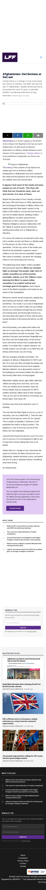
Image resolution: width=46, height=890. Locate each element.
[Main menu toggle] (41, 57)
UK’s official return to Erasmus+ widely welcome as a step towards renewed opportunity (20, 721)
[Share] (18, 135)
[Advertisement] (23, 25)
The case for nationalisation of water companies (22, 533)
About (23, 855)
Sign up (23, 627)
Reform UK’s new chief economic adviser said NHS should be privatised (23, 527)
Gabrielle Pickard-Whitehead (13, 689)
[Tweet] (7, 135)
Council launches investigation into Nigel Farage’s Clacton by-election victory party (23, 539)
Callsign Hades (33, 153)
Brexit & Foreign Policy (12, 70)
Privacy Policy (23, 861)
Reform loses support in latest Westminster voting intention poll (24, 544)
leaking (9, 167)
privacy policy (32, 631)
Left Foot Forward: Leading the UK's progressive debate (9, 57)
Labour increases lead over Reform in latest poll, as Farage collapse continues (24, 550)
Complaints (23, 858)
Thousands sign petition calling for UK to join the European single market (22, 757)
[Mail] (38, 135)
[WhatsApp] (28, 135)
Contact (23, 863)
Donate (23, 866)
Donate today (15, 508)
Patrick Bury (7, 96)
